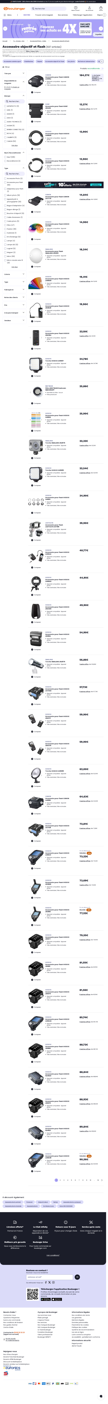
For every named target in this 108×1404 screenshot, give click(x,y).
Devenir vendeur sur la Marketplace (16, 1364)
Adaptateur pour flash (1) (15, 190)
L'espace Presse (43, 1320)
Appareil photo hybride (13, 1206)
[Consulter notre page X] (49, 1283)
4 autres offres (85, 199)
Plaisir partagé (43, 1318)
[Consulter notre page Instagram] (53, 1283)
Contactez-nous (9, 1315)
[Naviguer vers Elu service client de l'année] (18, 1373)
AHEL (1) (10, 110)
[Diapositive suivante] (102, 61)
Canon (32, 51)
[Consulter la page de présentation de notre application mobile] (46, 1299)
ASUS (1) (10, 118)
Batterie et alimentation (86, 61)
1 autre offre (84, 85)
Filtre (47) (10, 225)
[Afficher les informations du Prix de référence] (89, 851)
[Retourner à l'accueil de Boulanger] (14, 8)
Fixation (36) (11, 229)
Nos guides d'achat (10, 1325)
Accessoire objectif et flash (54, 61)
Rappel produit (77, 1343)
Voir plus (14, 145)
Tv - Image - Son (18, 41)
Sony (37, 51)
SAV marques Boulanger (46, 1327)
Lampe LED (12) (12, 245)
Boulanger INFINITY (44, 1337)
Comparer (37, 92)
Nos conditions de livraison (13, 1322)
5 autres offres (85, 109)
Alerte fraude (77, 1346)
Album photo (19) (13, 195)
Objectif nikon (43, 1202)
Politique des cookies (79, 1327)
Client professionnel (45, 1335)
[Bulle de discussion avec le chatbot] (101, 1396)
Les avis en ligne (78, 1332)
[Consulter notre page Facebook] (46, 1283)
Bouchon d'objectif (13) (15, 213)
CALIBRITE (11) (12, 137)
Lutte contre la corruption (81, 1335)
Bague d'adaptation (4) (16, 206)
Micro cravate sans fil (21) (15, 261)
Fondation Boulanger (45, 1332)
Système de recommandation (83, 1330)
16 (98, 1180)
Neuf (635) (11, 157)
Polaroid (29, 1202)
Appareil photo (32, 1206)
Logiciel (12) (11, 248)
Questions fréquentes (11, 1318)
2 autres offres (85, 281)
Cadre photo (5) (13, 221)
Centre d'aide (8, 1327)
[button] (104, 15)
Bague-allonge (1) (13, 209)
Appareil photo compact (72, 1202)
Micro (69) (11, 256)
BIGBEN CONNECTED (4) (15, 129)
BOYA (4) (10, 133)
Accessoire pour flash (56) (15, 183)
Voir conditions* (53, 1255)
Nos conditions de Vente (81, 1315)
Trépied (39, 61)
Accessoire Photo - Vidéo (38, 41)
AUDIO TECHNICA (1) (14, 122)
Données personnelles (80, 1322)
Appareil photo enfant (13, 1202)
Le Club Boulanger (44, 1330)
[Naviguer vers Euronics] (18, 1368)
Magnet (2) (11, 252)
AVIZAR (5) (11, 126)
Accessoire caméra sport (12, 61)
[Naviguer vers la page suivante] (102, 1180)
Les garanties (77, 1318)
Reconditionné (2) (13, 161)
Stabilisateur (28, 61)
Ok (77, 1277)
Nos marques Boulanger (46, 1325)
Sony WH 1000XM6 (66, 1206)
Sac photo (71, 61)
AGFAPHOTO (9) (13, 106)
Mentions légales (78, 1320)
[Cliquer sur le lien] (54, 28)
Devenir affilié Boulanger (12, 1359)
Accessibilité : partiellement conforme (86, 1337)
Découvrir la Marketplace (12, 1362)
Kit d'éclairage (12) (14, 237)
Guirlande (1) (11, 233)
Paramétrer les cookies (80, 1325)
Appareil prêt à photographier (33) (14, 200)
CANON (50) (11, 141)
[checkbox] (5, 106)
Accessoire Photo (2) (15, 178)
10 (90, 1180)
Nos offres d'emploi (10, 1354)
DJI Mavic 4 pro (48, 1206)
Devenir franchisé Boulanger (13, 1357)
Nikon (28, 51)
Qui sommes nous (44, 1315)
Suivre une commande (11, 1320)
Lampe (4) (11, 241)
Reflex (55, 1202)
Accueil (5, 41)
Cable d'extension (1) (15, 217)
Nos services (42, 1322)
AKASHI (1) (10, 114)
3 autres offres (85, 163)
